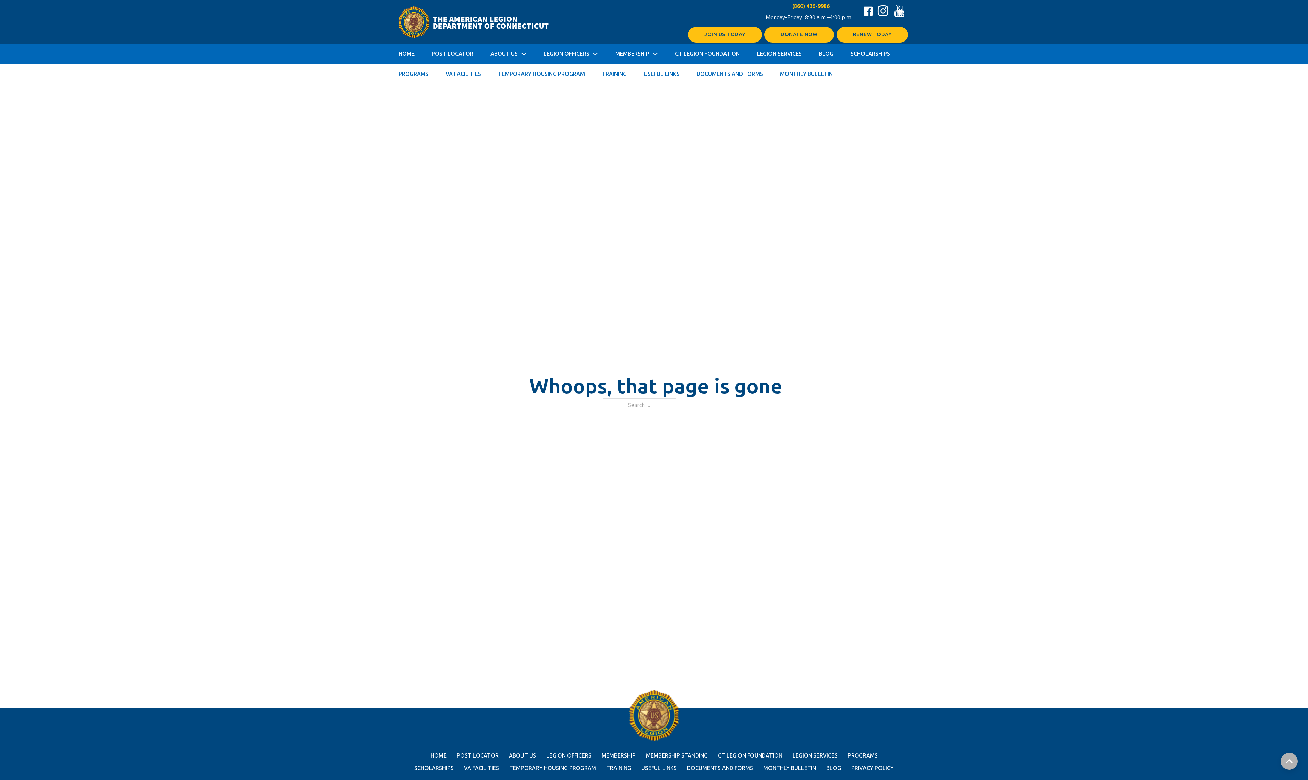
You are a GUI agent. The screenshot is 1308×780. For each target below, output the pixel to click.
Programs (414, 74)
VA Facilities (463, 74)
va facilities (481, 768)
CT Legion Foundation (707, 54)
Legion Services (779, 54)
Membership (632, 54)
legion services (815, 755)
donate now (799, 34)
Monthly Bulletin (806, 74)
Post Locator (452, 54)
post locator (478, 755)
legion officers (568, 755)
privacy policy (872, 768)
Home (407, 54)
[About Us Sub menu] (524, 54)
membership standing (677, 755)
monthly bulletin (789, 768)
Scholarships (870, 54)
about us (522, 755)
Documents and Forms (730, 74)
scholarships (434, 768)
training (618, 768)
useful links (659, 768)
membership (619, 755)
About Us (504, 54)
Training (614, 74)
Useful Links (662, 74)
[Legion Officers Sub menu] (595, 54)
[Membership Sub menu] (655, 54)
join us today (725, 34)
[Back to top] (1289, 761)
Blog (826, 54)
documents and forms (720, 768)
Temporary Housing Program (541, 74)
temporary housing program (552, 768)
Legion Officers (566, 54)
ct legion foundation (750, 755)
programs (863, 755)
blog (833, 768)
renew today (872, 34)
